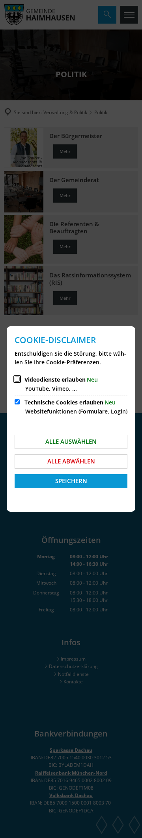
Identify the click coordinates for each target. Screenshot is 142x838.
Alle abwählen (71, 461)
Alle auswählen (71, 441)
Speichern (71, 481)
